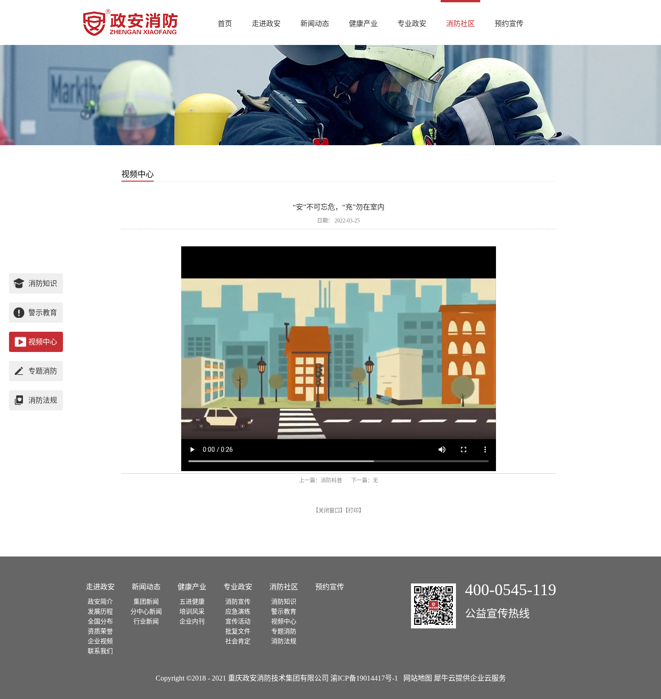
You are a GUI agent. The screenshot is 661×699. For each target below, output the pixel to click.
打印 (353, 511)
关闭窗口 (329, 511)
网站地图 (416, 678)
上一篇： (320, 480)
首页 (225, 23)
